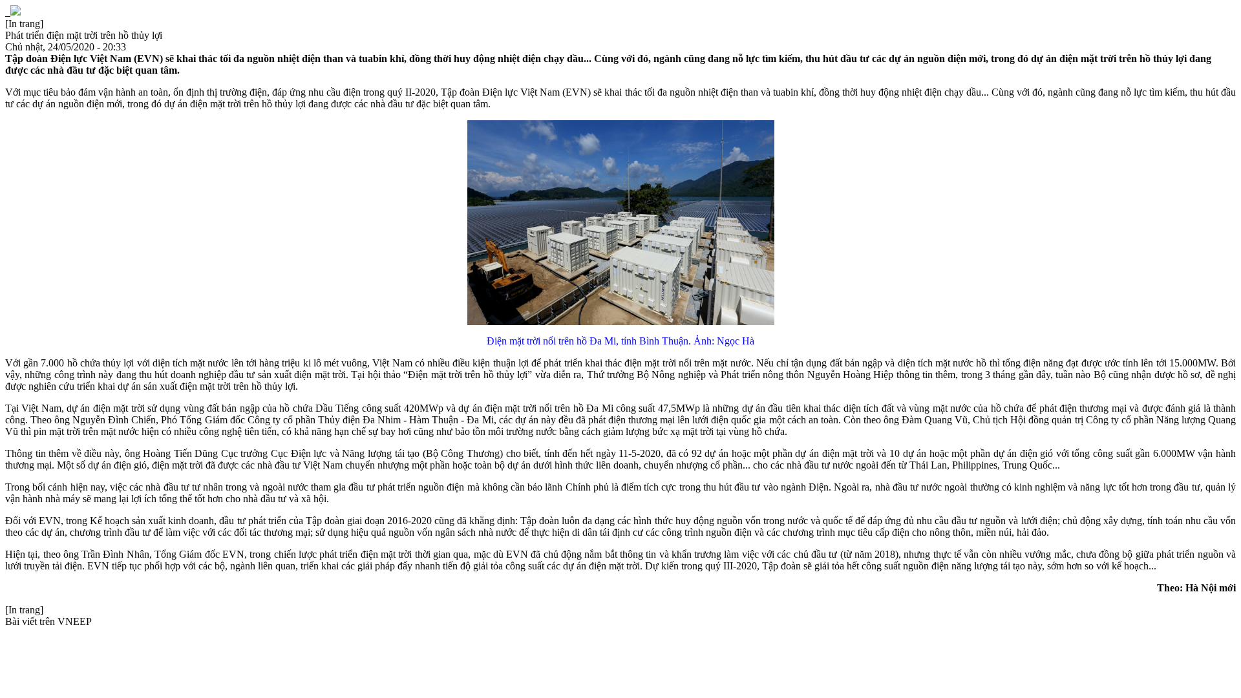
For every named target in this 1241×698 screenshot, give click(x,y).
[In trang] (24, 23)
